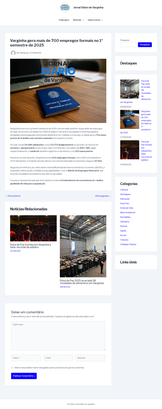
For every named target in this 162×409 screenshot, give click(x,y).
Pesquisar (125, 40)
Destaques (125, 194)
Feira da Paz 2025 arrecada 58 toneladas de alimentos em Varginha (82, 282)
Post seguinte (103, 196)
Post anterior (13, 196)
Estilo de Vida (126, 208)
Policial (123, 226)
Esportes (124, 203)
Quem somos (94, 20)
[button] (82, 20)
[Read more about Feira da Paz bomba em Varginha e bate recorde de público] (33, 228)
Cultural (124, 190)
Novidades (125, 217)
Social (123, 235)
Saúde (123, 231)
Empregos (64, 20)
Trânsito (124, 240)
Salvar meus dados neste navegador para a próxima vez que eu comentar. (49, 367)
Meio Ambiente (127, 212)
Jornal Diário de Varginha (88, 7)
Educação (125, 199)
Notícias (77, 20)
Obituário (124, 221)
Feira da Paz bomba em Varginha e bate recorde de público (30, 246)
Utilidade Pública (128, 244)
